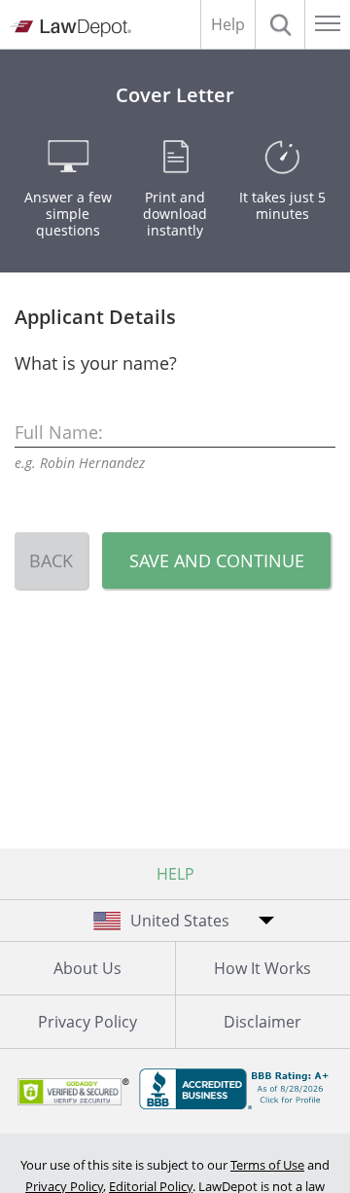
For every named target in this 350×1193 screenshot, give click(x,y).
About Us (87, 968)
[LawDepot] (70, 28)
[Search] (280, 24)
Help (228, 24)
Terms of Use (267, 1165)
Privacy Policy (87, 1021)
